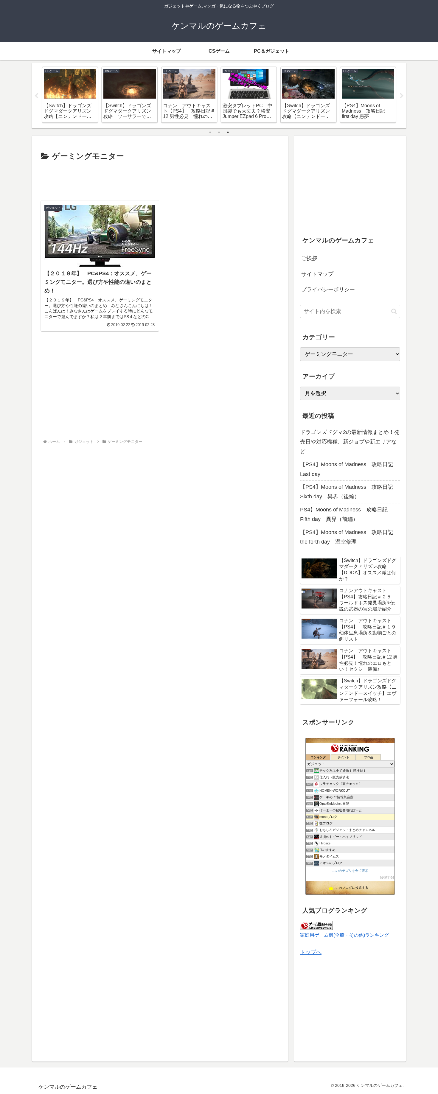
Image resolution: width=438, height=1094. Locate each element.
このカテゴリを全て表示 (350, 870)
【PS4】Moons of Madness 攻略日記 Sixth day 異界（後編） (349, 491)
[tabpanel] (70, 95)
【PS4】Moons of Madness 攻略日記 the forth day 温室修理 (350, 537)
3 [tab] (228, 132)
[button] (394, 311)
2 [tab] (219, 132)
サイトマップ (317, 274)
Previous (36, 96)
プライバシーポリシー (328, 289)
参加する (387, 877)
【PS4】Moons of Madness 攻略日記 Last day (349, 469)
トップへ (310, 952)
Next (402, 96)
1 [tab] (210, 132)
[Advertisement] (160, 179)
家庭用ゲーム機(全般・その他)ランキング (344, 935)
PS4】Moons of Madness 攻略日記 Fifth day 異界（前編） (346, 514)
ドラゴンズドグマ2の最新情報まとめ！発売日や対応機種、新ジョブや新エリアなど (350, 442)
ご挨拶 (309, 258)
